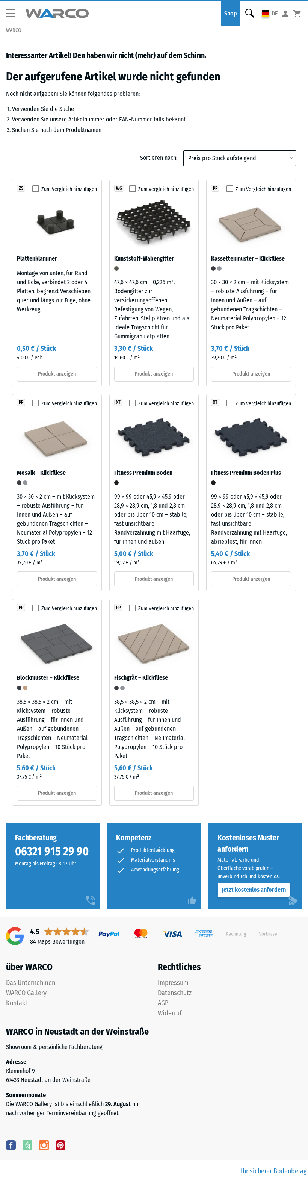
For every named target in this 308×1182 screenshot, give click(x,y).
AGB (163, 1003)
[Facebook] (10, 1144)
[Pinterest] (60, 1144)
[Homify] (27, 1144)
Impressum (173, 983)
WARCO (13, 30)
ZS (21, 188)
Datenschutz (175, 993)
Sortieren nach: (158, 157)
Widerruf (170, 1013)
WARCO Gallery (26, 993)
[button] (13, 13)
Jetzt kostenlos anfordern (254, 889)
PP (215, 188)
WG (119, 188)
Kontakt (16, 1003)
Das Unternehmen (30, 983)
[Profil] (285, 13)
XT (118, 402)
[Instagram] (43, 1144)
